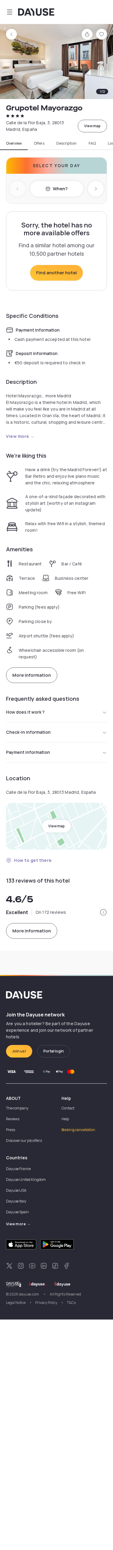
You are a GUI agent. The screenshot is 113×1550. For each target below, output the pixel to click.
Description (66, 143)
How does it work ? (25, 712)
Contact (67, 1108)
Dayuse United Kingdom (26, 1179)
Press (10, 1129)
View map (92, 125)
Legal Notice (16, 1302)
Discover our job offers (24, 1140)
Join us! (19, 1051)
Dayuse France (18, 1168)
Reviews (12, 1118)
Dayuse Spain (17, 1211)
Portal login (53, 1051)
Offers (39, 143)
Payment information (28, 752)
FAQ (92, 143)
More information (31, 675)
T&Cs (71, 1302)
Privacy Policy (46, 1302)
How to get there (33, 860)
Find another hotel (56, 272)
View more (17, 436)
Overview (14, 143)
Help (65, 1118)
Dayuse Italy (16, 1201)
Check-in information (28, 732)
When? (60, 188)
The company (17, 1108)
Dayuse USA (16, 1190)
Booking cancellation (78, 1129)
